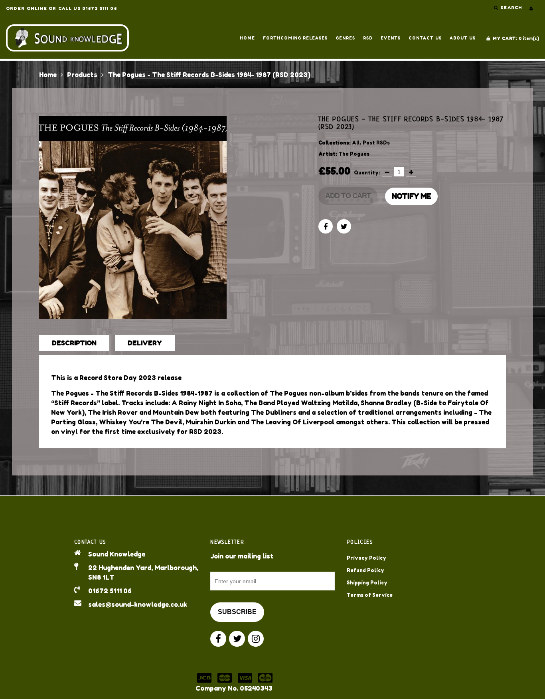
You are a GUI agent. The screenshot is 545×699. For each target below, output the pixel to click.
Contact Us (425, 38)
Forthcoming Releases (295, 38)
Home (247, 38)
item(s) (516, 38)
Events (391, 38)
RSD (368, 38)
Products (82, 75)
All (356, 143)
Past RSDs (376, 143)
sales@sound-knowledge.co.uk (137, 604)
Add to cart (348, 196)
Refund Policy (365, 570)
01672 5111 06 (110, 591)
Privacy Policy (366, 558)
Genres (345, 38)
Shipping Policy (367, 583)
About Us (463, 38)
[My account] (531, 8)
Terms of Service (370, 595)
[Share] (325, 226)
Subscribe (237, 611)
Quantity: (367, 173)
